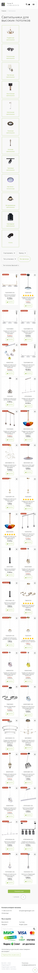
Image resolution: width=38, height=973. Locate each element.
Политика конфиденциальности (29, 964)
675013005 (28, 396)
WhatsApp (5, 913)
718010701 (28, 600)
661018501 (28, 738)
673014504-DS (28, 839)
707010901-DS (9, 872)
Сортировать (8, 253)
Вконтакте (5, 922)
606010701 (9, 670)
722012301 (28, 496)
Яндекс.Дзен (23, 924)
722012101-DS (10, 635)
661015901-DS (28, 463)
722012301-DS (9, 496)
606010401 (28, 670)
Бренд (21, 253)
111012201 (10, 396)
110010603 (9, 429)
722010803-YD (28, 329)
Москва (9, 3)
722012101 (28, 635)
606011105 (9, 362)
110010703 (28, 532)
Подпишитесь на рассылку (11, 955)
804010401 (9, 772)
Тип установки (8, 259)
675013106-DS (9, 839)
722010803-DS (28, 362)
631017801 (10, 567)
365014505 (9, 532)
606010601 (28, 567)
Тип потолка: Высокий (10, 265)
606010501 (9, 805)
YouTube (22, 922)
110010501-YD (28, 872)
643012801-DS (28, 772)
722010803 (9, 329)
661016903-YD (9, 738)
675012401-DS (28, 805)
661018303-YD (9, 463)
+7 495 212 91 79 (13, 5)
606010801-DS (28, 704)
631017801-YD (9, 600)
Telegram (4, 924)
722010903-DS (9, 292)
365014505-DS (28, 429)
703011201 (28, 292)
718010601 (10, 704)
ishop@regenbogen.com (26, 910)
